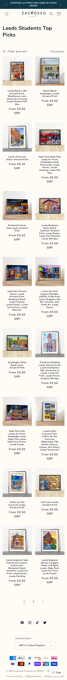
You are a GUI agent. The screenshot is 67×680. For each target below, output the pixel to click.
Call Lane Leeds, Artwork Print (50, 503)
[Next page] (43, 601)
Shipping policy (33, 676)
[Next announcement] (60, 4)
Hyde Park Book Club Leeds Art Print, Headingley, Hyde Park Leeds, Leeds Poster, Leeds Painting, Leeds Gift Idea (50, 165)
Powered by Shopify (34, 671)
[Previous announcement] (6, 4)
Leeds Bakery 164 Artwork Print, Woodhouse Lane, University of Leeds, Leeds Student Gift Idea (17, 98)
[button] (7, 14)
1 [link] (24, 601)
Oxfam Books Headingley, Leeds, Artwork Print (50, 93)
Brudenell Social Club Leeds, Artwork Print (17, 228)
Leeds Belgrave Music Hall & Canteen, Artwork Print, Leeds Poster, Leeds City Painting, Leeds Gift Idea (49, 232)
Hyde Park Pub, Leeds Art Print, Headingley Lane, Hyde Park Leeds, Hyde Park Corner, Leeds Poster (17, 438)
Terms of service (15, 676)
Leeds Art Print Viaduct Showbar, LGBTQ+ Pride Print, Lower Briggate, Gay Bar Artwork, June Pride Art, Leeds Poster (50, 299)
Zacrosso (19, 671)
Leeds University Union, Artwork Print (17, 158)
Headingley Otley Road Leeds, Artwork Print (17, 365)
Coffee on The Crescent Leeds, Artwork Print (17, 505)
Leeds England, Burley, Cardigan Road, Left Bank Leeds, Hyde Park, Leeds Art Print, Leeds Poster (49, 567)
